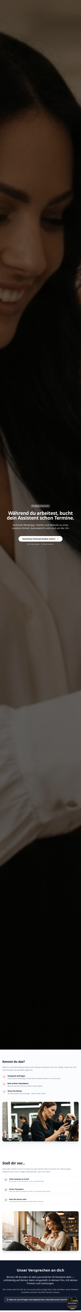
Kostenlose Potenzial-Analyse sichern (38, 539)
